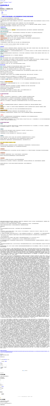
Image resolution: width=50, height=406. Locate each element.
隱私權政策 (29, 396)
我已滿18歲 (2, 404)
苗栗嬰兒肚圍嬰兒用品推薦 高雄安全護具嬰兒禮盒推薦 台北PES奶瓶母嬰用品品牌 (30, 351)
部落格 (2, 12)
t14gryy (1, 355)
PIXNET (20, 396)
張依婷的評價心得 (4, 5)
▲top (0, 362)
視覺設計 (6, 10)
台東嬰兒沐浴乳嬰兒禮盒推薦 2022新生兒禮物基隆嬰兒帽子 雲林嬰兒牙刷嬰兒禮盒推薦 (17, 16)
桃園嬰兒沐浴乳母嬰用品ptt (3, 350)
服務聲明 (31, 396)
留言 (6, 359)
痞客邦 (4, 359)
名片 (2, 13)
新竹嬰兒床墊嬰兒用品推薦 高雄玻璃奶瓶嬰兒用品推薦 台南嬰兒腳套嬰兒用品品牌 (10, 351)
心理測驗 (5, 361)
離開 (3, 404)
